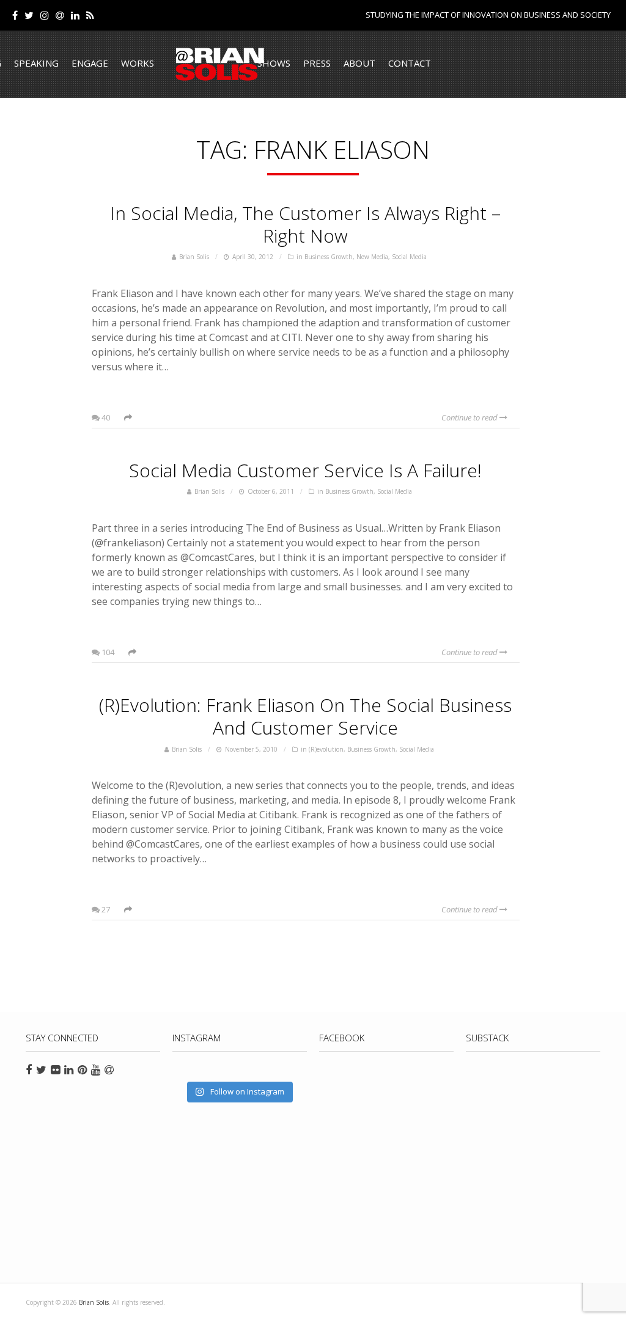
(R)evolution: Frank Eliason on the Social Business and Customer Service (305, 716)
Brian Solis (220, 64)
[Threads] (60, 15)
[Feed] (90, 15)
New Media (372, 256)
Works (137, 63)
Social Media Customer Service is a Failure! (305, 470)
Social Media (409, 256)
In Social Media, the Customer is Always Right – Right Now (305, 224)
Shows (273, 63)
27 (105, 909)
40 (105, 417)
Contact (409, 63)
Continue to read (470, 417)
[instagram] (44, 15)
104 (107, 652)
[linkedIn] (75, 15)
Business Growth (328, 256)
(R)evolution (326, 749)
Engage (90, 63)
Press (317, 63)
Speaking (36, 63)
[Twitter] (29, 15)
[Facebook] (15, 15)
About (359, 63)
